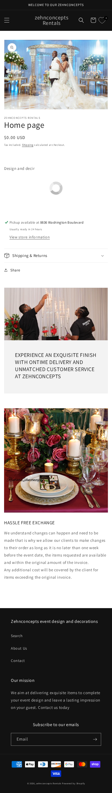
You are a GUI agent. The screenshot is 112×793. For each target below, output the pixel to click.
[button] (7, 20)
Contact (18, 660)
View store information (30, 237)
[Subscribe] (95, 739)
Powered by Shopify (73, 783)
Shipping (27, 145)
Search (17, 635)
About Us (19, 648)
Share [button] (15, 270)
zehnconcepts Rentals (48, 783)
